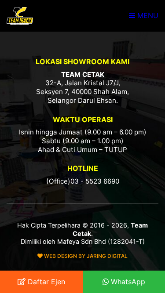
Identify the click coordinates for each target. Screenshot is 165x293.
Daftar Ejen (45, 281)
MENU (146, 15)
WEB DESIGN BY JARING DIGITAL (85, 256)
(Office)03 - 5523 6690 (82, 181)
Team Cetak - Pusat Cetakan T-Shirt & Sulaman (20, 16)
